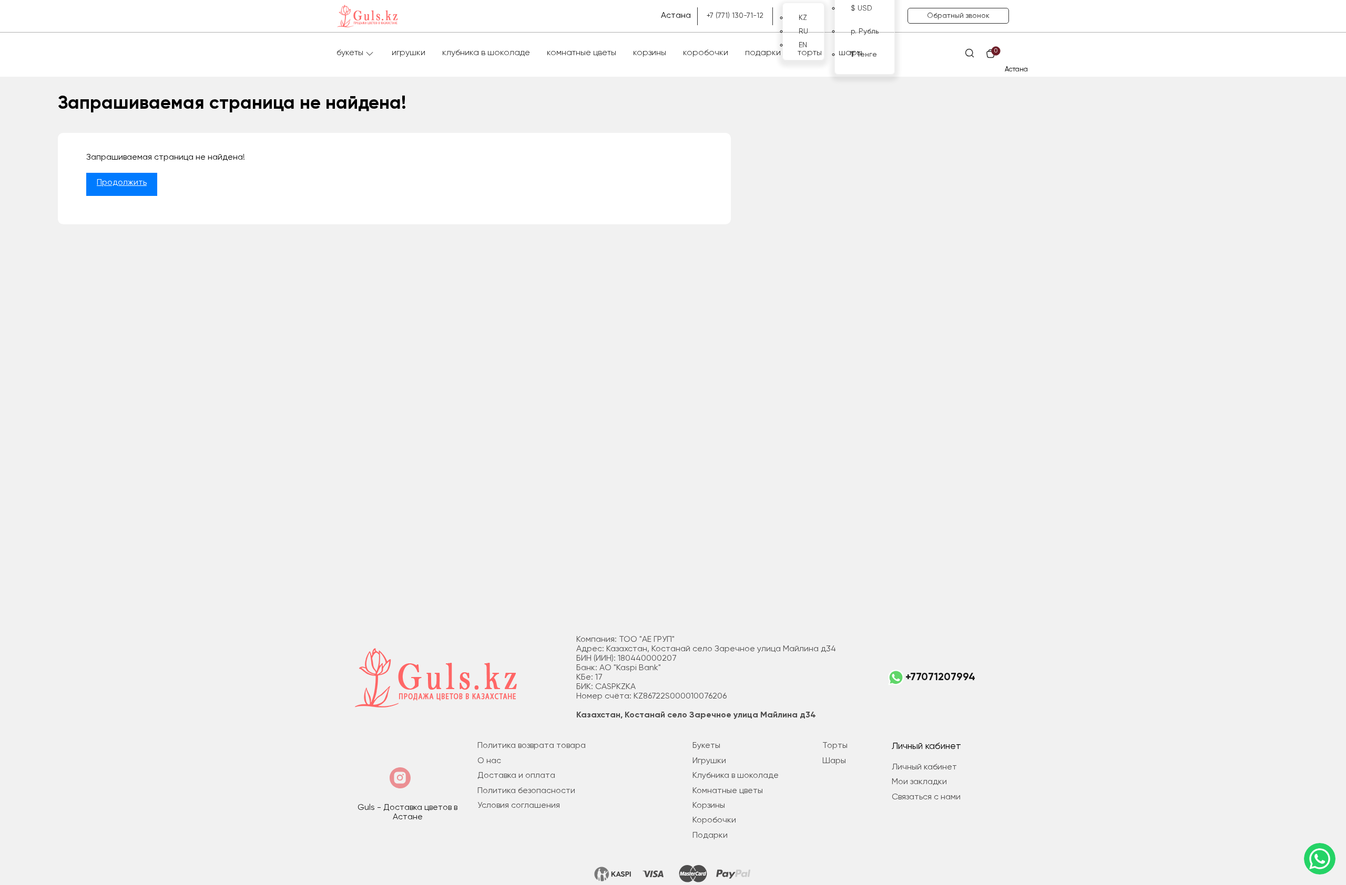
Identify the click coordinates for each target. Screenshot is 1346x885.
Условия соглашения (518, 805)
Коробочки (705, 53)
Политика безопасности (526, 791)
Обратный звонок (958, 15)
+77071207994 (940, 677)
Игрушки (408, 53)
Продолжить (122, 183)
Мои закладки (919, 782)
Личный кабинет (924, 767)
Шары (850, 53)
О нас (489, 761)
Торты (810, 53)
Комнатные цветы (581, 53)
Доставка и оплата (516, 776)
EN (803, 45)
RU (803, 31)
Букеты (349, 53)
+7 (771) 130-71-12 (735, 15)
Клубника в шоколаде (486, 53)
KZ (803, 18)
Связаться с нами (926, 797)
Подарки (763, 53)
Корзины (649, 53)
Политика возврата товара (531, 746)
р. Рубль (865, 31)
